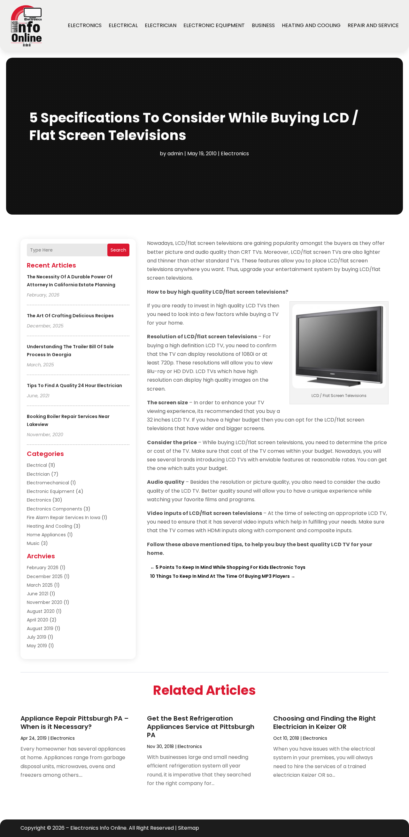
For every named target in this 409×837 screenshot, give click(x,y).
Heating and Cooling (311, 25)
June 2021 (37, 594)
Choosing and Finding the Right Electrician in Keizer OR (324, 722)
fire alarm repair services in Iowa (63, 517)
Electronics (85, 25)
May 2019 (37, 645)
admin (175, 153)
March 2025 (40, 585)
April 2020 (37, 620)
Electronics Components (54, 509)
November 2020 (44, 602)
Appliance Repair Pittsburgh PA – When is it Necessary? (74, 722)
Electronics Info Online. (98, 828)
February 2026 (42, 567)
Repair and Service (373, 25)
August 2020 (41, 611)
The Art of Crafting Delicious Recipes (70, 315)
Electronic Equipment (214, 25)
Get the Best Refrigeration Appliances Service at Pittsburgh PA (200, 726)
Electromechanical (48, 483)
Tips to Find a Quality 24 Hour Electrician (74, 385)
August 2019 (40, 628)
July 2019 (36, 637)
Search (118, 250)
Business (263, 25)
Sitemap (188, 828)
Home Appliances (46, 535)
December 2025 (45, 576)
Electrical (123, 25)
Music (33, 543)
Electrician (160, 25)
